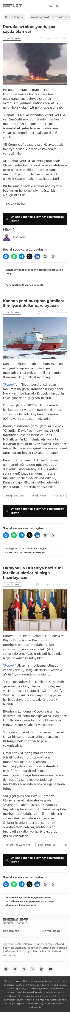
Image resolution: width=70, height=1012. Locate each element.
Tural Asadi (20, 237)
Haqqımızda (11, 931)
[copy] (53, 256)
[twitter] (29, 256)
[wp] (14, 256)
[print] (45, 256)
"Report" (9, 384)
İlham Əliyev (14, 17)
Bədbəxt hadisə (15, 203)
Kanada (59, 495)
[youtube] (51, 969)
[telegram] (22, 256)
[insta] (15, 969)
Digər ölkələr (12, 38)
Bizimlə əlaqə (51, 931)
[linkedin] (37, 256)
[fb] (6, 256)
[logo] (12, 6)
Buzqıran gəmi (14, 495)
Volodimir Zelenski (17, 844)
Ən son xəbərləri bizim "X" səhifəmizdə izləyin (37, 219)
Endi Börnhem (47, 844)
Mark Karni (39, 495)
